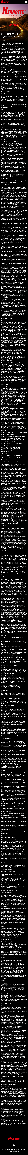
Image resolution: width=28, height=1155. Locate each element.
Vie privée (25, 1149)
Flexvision (16, 1151)
